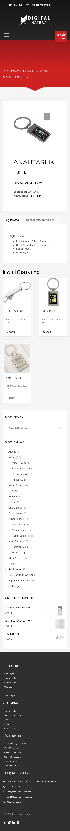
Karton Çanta (15, 586)
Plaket (11, 563)
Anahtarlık (35, 195)
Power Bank (15, 513)
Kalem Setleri (15, 485)
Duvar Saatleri (16, 518)
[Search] (60, 428)
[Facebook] (5, 5)
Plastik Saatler (19, 535)
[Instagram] (20, 5)
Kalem (11, 457)
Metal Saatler (19, 524)
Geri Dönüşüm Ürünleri (21, 574)
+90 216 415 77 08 (40, 5)
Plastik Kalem (19, 474)
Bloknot (12, 496)
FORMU (61, 36)
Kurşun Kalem (19, 479)
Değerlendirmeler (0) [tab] (40, 220)
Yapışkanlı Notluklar (19, 580)
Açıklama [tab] (12, 220)
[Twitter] (10, 5)
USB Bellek (14, 507)
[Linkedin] (15, 5)
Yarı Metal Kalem (21, 468)
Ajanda (12, 451)
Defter (12, 490)
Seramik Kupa (19, 552)
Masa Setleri (15, 558)
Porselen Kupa (20, 546)
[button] (47, 116)
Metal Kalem (19, 462)
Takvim (12, 502)
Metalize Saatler (21, 530)
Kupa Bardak (15, 541)
